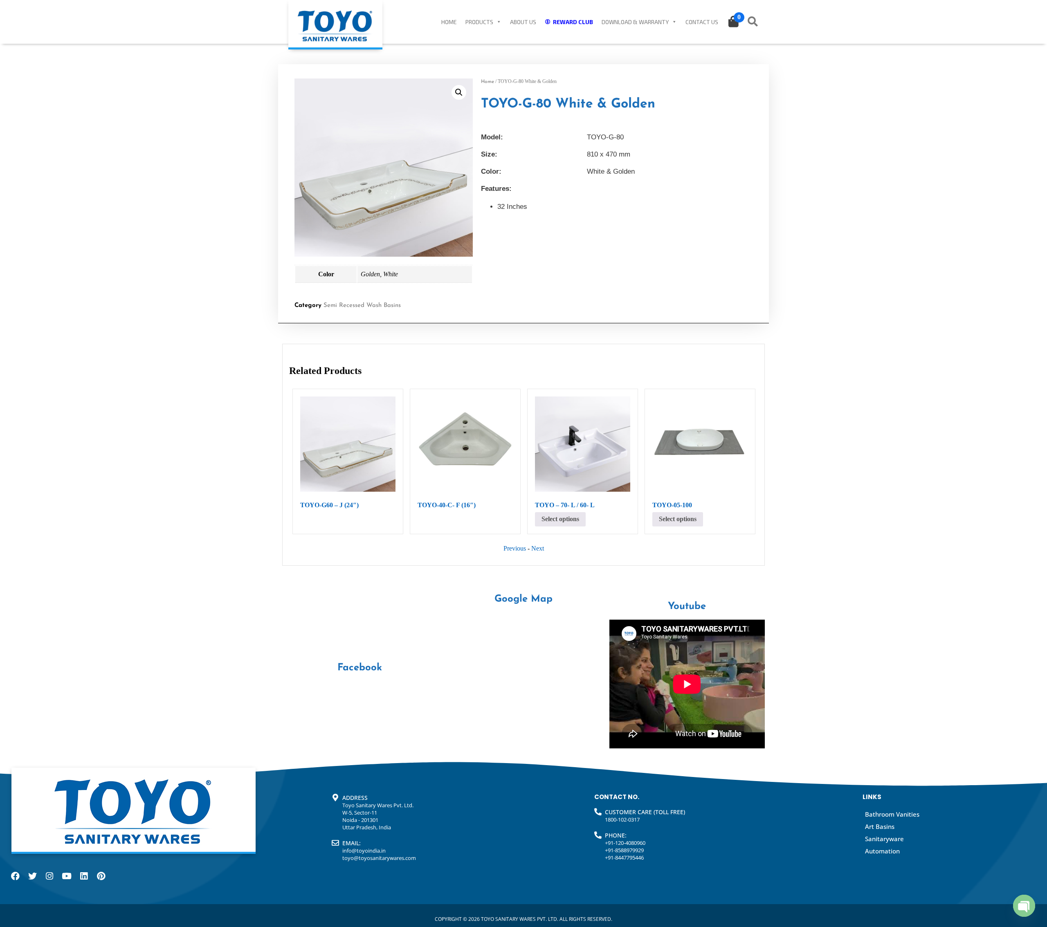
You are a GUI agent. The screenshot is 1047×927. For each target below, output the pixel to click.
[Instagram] (49, 875)
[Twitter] (32, 875)
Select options (560, 518)
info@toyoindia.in (364, 850)
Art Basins (879, 826)
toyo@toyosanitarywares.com (379, 858)
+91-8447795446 (624, 857)
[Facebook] (15, 875)
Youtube (687, 606)
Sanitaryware (884, 839)
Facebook (359, 668)
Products (479, 21)
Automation (882, 851)
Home (449, 21)
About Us (523, 21)
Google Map (523, 599)
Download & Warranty (635, 21)
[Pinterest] (101, 875)
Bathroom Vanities (892, 814)
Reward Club (573, 21)
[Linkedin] (83, 875)
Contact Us (701, 21)
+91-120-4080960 (625, 842)
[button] (459, 92)
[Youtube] (66, 875)
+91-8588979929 (624, 850)
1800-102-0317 (622, 819)
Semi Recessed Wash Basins (362, 305)
